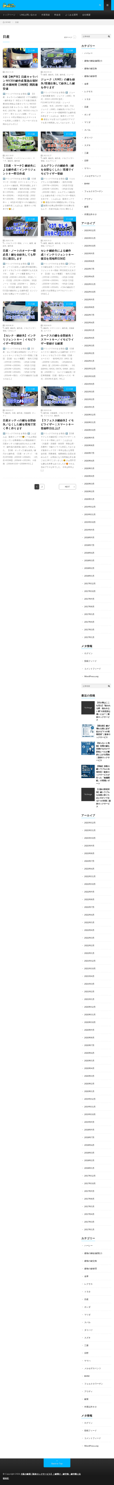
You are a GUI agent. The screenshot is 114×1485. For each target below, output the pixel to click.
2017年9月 (89, 599)
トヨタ (87, 99)
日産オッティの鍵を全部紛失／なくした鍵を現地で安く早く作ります (19, 424)
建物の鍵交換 (90, 68)
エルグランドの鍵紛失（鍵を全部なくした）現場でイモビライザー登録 (57, 169)
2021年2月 (89, 399)
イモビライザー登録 (13, 243)
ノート (25, 243)
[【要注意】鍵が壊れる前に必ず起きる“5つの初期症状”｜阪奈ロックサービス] (88, 731)
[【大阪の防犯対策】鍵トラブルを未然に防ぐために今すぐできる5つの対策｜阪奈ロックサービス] (88, 794)
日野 (86, 160)
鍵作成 (62, 74)
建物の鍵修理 (90, 76)
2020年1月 (89, 499)
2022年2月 (89, 353)
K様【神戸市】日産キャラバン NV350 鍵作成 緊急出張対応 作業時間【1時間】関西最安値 (20, 82)
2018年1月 (89, 576)
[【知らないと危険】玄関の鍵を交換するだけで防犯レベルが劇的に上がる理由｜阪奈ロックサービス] (88, 748)
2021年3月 (89, 391)
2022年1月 (89, 361)
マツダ (87, 122)
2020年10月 (90, 430)
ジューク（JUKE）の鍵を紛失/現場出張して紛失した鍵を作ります (58, 83)
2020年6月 (89, 460)
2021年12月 (90, 368)
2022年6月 (89, 322)
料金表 (57, 14)
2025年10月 (90, 245)
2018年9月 (89, 537)
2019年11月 (90, 514)
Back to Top (57, 1463)
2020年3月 (89, 483)
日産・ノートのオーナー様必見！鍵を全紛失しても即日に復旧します (19, 254)
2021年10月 (90, 376)
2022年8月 (89, 307)
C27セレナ (50, 246)
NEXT (67, 487)
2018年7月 (89, 545)
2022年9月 (89, 299)
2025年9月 (89, 253)
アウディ (88, 199)
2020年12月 (90, 414)
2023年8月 (89, 261)
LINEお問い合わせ (28, 14)
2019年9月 (89, 529)
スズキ (87, 145)
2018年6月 (89, 552)
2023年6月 (89, 276)
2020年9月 (89, 437)
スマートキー (55, 328)
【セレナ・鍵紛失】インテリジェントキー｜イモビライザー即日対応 (19, 339)
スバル (87, 130)
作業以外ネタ (90, 214)
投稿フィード (90, 661)
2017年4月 (89, 622)
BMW (87, 183)
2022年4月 (89, 338)
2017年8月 (89, 606)
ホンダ (87, 114)
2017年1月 (89, 637)
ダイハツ (88, 137)
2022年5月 (89, 330)
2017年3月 (89, 629)
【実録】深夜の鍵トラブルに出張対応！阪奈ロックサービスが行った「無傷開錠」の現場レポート (103, 775)
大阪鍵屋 (8, 158)
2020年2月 (89, 491)
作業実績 (45, 14)
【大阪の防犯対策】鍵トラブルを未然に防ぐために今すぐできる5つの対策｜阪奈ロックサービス (103, 798)
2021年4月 (89, 384)
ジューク (70, 74)
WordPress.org (91, 676)
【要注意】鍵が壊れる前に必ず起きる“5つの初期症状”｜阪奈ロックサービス (103, 731)
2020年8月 (89, 445)
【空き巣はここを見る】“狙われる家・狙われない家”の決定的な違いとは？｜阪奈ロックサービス (103, 711)
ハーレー (88, 53)
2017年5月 (89, 614)
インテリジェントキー (23, 158)
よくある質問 (71, 14)
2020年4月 (89, 476)
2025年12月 (90, 230)
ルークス (47, 331)
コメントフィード (92, 668)
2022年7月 (89, 315)
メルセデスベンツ (92, 176)
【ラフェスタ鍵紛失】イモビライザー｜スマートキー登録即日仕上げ (57, 424)
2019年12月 (90, 506)
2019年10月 (90, 522)
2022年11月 (90, 284)
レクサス (88, 91)
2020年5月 (89, 468)
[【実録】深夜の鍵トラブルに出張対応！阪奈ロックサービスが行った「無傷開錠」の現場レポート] (88, 771)
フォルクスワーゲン (93, 191)
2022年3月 (89, 345)
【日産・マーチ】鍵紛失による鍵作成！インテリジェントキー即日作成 (19, 169)
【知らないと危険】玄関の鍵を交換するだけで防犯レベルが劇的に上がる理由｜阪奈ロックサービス (103, 751)
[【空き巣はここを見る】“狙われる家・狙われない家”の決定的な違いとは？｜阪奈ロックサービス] (88, 707)
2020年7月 (89, 453)
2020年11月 (90, 422)
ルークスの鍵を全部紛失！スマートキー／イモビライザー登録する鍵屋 (57, 339)
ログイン (88, 653)
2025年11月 (90, 238)
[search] (109, 36)
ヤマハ (87, 168)
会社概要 (86, 14)
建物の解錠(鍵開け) (93, 60)
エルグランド (51, 161)
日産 (33, 50)
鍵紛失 (51, 74)
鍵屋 (45, 74)
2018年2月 (89, 568)
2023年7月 (89, 268)
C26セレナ (12, 331)
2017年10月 (90, 591)
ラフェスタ (48, 415)
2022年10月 (90, 292)
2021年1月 (89, 407)
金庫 (86, 84)
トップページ (9, 14)
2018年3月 (89, 560)
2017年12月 (90, 583)
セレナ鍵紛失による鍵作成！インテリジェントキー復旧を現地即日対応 (57, 254)
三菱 (86, 153)
